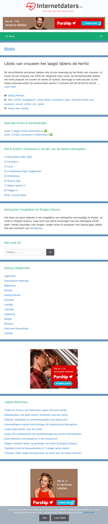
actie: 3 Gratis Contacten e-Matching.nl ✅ (28, 134)
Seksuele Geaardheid (16, 328)
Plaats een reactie (18, 108)
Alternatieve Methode (16, 280)
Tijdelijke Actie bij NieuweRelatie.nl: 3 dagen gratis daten (36, 448)
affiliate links (88, 512)
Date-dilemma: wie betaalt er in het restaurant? (31, 438)
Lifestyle (9, 309)
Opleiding (9, 314)
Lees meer (10, 86)
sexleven (9, 104)
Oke (44, 517)
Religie (8, 319)
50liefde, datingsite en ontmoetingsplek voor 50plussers (36, 419)
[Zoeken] (50, 252)
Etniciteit (9, 299)
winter (27, 104)
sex (92, 99)
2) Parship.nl (11, 161)
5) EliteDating (11, 176)
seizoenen (57, 99)
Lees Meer (60, 517)
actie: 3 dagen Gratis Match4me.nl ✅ (25, 131)
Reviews (9, 323)
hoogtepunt (28, 99)
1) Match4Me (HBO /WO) (18, 157)
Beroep (8, 290)
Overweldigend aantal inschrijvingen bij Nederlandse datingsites (40, 424)
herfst (17, 99)
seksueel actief (79, 99)
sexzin (19, 104)
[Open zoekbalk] (101, 36)
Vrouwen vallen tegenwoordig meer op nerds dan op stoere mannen (42, 453)
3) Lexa (8, 166)
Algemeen (10, 276)
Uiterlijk (8, 333)
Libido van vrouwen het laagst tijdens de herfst (46, 63)
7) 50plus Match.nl (14, 185)
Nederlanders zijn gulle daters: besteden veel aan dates (36, 414)
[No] (104, 515)
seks (67, 99)
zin (34, 104)
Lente (39, 99)
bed (10, 99)
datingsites (36, 228)
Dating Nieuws (16, 95)
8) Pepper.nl (11, 190)
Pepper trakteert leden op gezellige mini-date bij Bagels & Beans (40, 443)
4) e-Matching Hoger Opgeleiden (22, 171)
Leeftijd (8, 304)
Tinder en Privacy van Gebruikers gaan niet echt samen (35, 410)
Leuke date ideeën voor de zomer (23, 429)
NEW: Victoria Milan (15, 195)
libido (47, 99)
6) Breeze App (12, 180)
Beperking (9, 285)
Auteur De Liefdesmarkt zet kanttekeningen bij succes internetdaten (43, 434)
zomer (40, 104)
